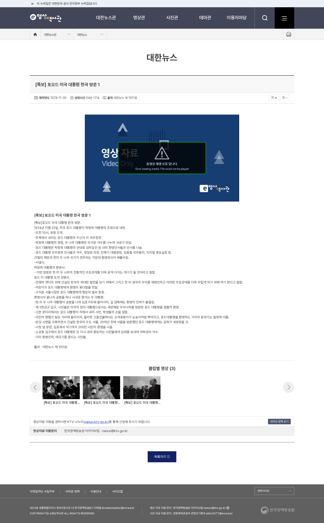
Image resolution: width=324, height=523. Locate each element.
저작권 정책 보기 (279, 421)
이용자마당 (237, 17)
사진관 (172, 17)
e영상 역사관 (45, 18)
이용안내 (96, 491)
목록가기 (160, 457)
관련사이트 (263, 491)
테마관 (205, 17)
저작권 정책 (72, 491)
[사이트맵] (284, 18)
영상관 (139, 17)
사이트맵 (117, 491)
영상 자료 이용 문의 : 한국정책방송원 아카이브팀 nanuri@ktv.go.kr (188, 508)
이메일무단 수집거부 (42, 491)
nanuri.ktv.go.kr (96, 422)
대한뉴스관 (106, 17)
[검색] (265, 18)
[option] (61, 390)
